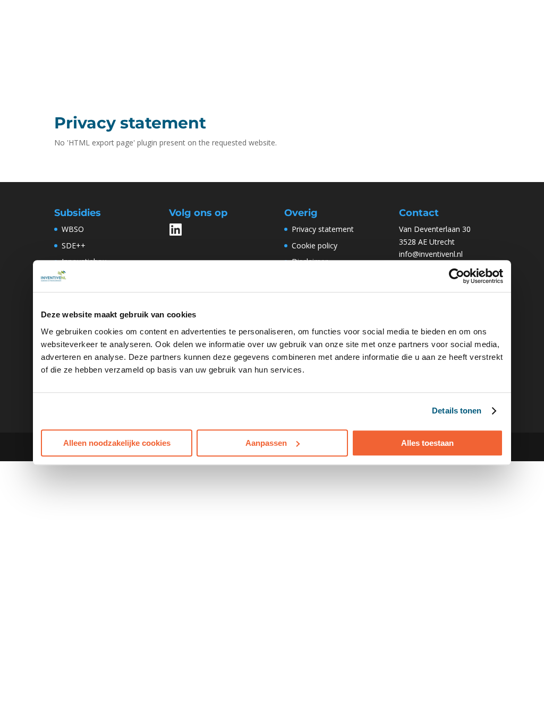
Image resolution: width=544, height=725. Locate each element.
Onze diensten (305, 39)
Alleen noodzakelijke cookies (117, 442)
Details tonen (456, 410)
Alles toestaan (427, 442)
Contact (194, 84)
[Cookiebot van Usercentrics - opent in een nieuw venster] (456, 276)
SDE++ (74, 245)
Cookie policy (314, 245)
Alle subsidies (240, 39)
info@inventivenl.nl (431, 254)
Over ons (372, 39)
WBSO (191, 39)
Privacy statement (323, 229)
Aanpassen (266, 442)
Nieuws (426, 39)
